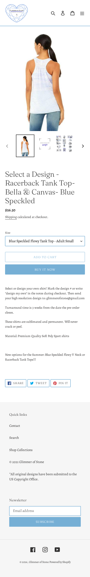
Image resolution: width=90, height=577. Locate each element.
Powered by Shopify (60, 562)
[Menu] (82, 13)
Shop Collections (21, 450)
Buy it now (45, 269)
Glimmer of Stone (39, 562)
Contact (14, 425)
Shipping (11, 217)
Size (7, 233)
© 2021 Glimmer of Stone (26, 462)
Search (14, 437)
